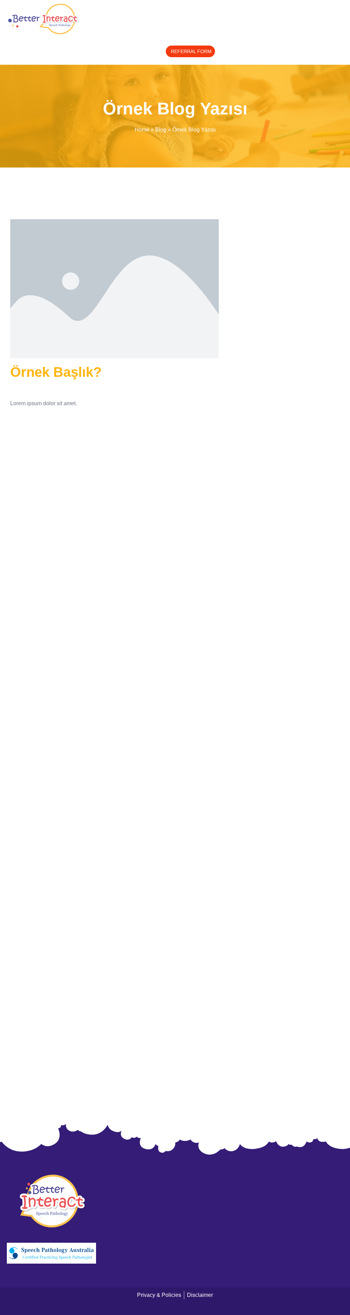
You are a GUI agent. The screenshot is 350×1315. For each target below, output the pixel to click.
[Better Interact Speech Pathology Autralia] (51, 1201)
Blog (160, 130)
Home (142, 130)
